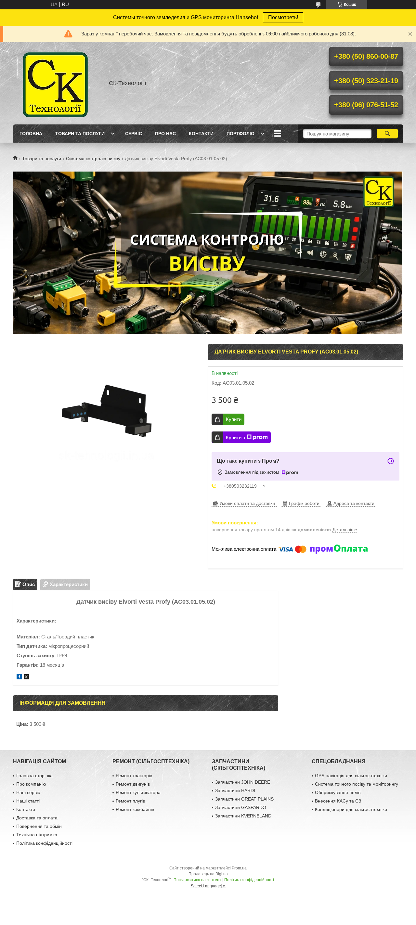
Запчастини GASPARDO (240, 807)
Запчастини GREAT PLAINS (244, 799)
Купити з (235, 437)
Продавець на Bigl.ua (208, 874)
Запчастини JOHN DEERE (242, 782)
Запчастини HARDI (235, 790)
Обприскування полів (337, 792)
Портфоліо (240, 133)
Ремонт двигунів (133, 784)
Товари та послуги (80, 133)
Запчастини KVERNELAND (243, 815)
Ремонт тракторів (134, 775)
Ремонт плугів (130, 800)
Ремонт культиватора (138, 792)
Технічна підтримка (36, 834)
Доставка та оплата (37, 817)
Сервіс (133, 133)
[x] (26, 677)
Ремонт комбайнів (135, 809)
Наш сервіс (28, 792)
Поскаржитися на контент (197, 880)
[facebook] (19, 677)
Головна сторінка (34, 775)
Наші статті (28, 800)
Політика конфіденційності (44, 843)
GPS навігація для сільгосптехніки (351, 775)
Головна (31, 133)
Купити (233, 419)
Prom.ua (239, 868)
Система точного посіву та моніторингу (356, 784)
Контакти (201, 133)
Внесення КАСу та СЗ (338, 800)
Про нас (165, 133)
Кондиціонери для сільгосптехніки (351, 809)
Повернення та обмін (39, 826)
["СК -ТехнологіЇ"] (55, 83)
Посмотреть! (283, 17)
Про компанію (31, 784)
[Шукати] (387, 133)
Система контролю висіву (93, 158)
